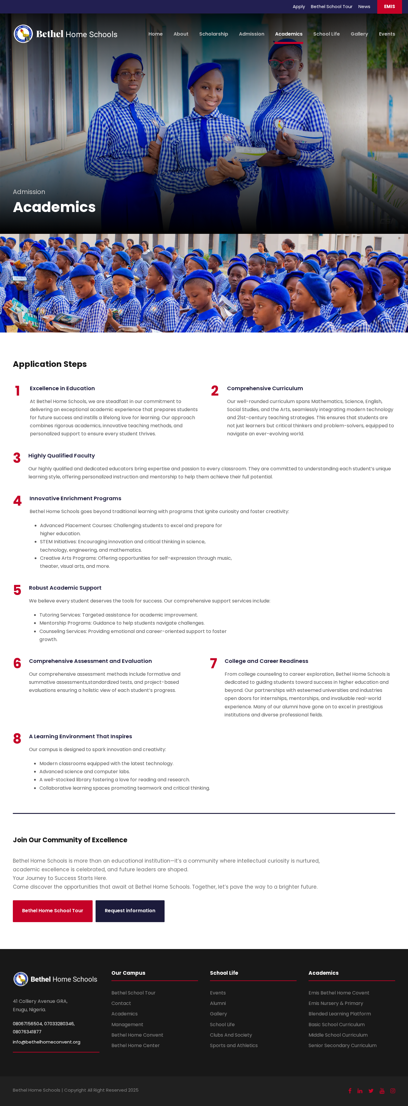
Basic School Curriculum (337, 1024)
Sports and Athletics (234, 1045)
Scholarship (213, 33)
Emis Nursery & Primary (336, 1003)
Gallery (359, 33)
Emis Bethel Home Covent (339, 992)
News (364, 6)
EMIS (389, 6)
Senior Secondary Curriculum (343, 1045)
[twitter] (371, 1091)
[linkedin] (360, 1091)
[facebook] (350, 1091)
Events (387, 33)
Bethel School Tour (331, 6)
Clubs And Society (231, 1035)
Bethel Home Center (135, 1045)
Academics (289, 33)
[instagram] (392, 1091)
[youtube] (382, 1091)
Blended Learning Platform (340, 1013)
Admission (251, 33)
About (181, 33)
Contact (121, 1003)
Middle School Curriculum (338, 1035)
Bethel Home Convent (137, 1035)
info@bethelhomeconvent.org (46, 1042)
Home (155, 33)
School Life (326, 33)
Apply (299, 6)
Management (127, 1024)
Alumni (218, 1003)
